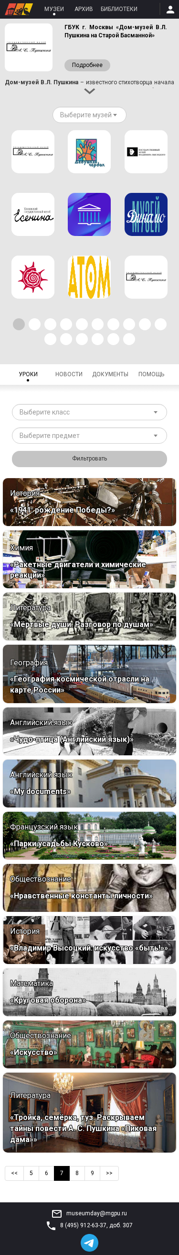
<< (14, 1173)
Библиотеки (119, 9)
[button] (19, 324)
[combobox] (89, 115)
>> (109, 1173)
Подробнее (87, 65)
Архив (83, 9)
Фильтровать (89, 458)
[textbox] (86, 115)
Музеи (54, 9)
